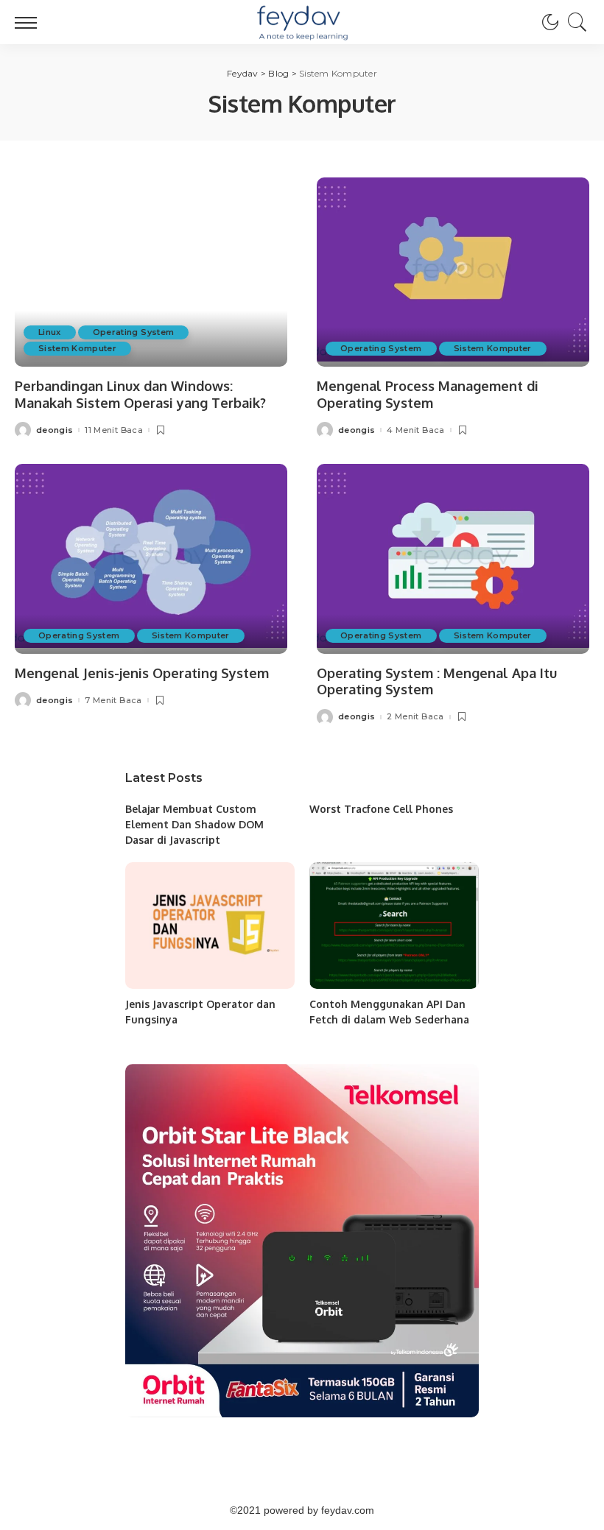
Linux (49, 332)
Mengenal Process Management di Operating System (427, 394)
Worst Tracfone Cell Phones (381, 809)
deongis (54, 430)
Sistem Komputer (77, 348)
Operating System (134, 332)
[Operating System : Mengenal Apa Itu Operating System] (453, 558)
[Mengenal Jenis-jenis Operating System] (151, 558)
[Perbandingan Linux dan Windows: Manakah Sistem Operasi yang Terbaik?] (151, 272)
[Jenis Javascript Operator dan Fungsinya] (210, 926)
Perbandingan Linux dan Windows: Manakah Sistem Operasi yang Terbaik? (140, 394)
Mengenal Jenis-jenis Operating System (142, 673)
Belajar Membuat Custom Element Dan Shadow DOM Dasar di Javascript (194, 824)
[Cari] (573, 22)
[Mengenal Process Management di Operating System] (453, 272)
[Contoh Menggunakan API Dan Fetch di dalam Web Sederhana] (394, 926)
